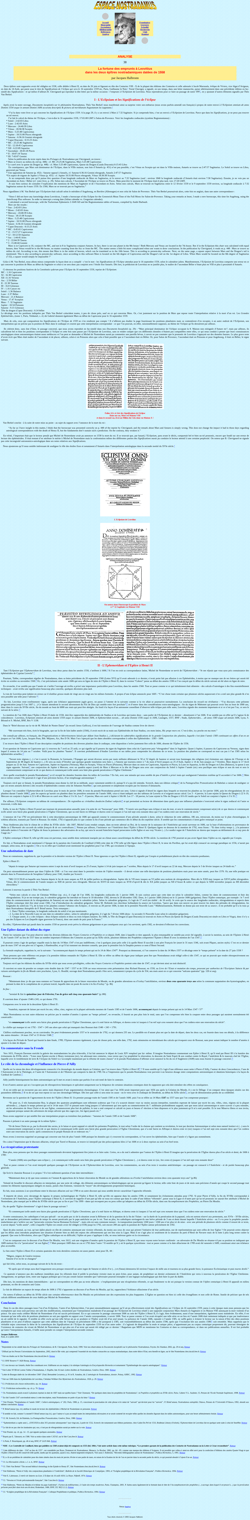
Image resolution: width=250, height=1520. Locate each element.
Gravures (145, 25)
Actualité (145, 27)
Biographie (106, 25)
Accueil (105, 22)
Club (145, 32)
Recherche (145, 29)
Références (105, 32)
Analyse (105, 34)
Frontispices (144, 22)
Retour (187, 1347)
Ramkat (145, 34)
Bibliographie (106, 29)
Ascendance (105, 27)
